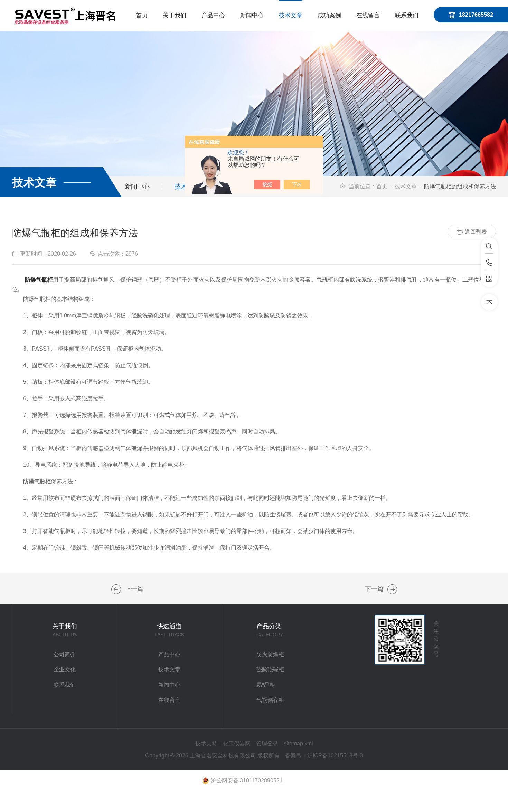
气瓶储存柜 (270, 700)
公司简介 (65, 654)
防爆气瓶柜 (39, 280)
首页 (142, 15)
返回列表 (476, 232)
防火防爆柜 (270, 654)
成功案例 (329, 15)
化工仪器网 (237, 743)
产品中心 (213, 15)
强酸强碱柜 (270, 670)
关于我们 (174, 15)
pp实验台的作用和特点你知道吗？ (392, 589)
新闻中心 (252, 15)
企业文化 (65, 670)
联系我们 (406, 15)
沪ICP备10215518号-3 (335, 756)
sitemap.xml (298, 743)
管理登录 (267, 743)
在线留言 (368, 15)
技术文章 (290, 15)
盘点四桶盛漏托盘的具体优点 (116, 589)
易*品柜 (265, 685)
